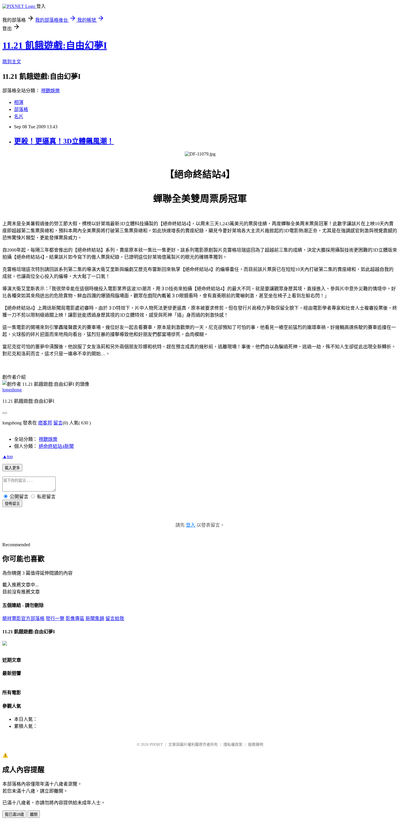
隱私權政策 (232, 744)
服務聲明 (255, 744)
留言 (58, 422)
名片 (18, 116)
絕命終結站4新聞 (56, 446)
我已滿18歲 (14, 814)
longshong (12, 389)
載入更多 (12, 468)
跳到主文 (11, 61)
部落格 (21, 109)
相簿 (18, 102)
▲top (7, 456)
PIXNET (156, 744)
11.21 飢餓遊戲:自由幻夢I (54, 45)
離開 (33, 814)
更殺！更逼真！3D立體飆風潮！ (64, 141)
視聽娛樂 (50, 90)
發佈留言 (12, 503)
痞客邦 (45, 422)
